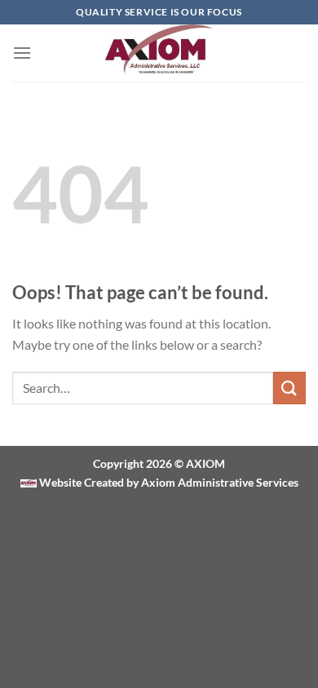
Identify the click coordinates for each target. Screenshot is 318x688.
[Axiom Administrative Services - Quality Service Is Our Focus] (159, 53)
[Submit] (289, 388)
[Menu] (22, 53)
